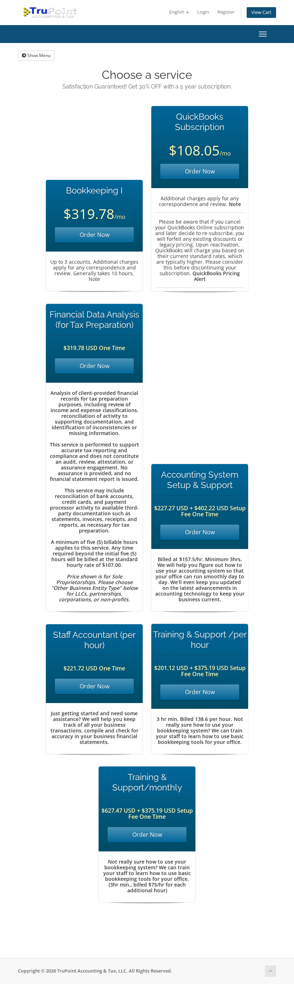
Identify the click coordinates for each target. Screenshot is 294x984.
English (177, 12)
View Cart (261, 12)
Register (225, 12)
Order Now (94, 235)
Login (203, 12)
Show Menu (38, 55)
